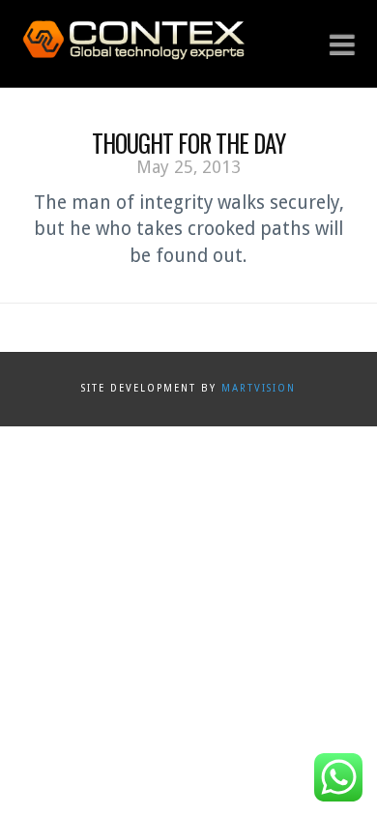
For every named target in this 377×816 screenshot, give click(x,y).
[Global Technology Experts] (133, 38)
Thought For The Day (188, 142)
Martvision (258, 388)
